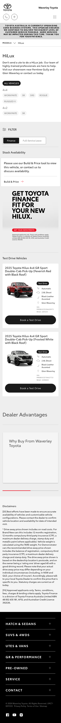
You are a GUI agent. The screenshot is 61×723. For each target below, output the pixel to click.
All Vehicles (11, 83)
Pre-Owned (17, 668)
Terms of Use (33, 706)
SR (23, 95)
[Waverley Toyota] (7, 7)
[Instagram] (21, 715)
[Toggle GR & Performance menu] (49, 656)
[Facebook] (7, 715)
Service (13, 679)
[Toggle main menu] (55, 17)
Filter (12, 129)
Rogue (44, 95)
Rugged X (10, 101)
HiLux (13, 42)
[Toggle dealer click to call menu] (6, 17)
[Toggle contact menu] (49, 668)
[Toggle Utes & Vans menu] (49, 645)
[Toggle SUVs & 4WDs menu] (49, 634)
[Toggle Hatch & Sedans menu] (49, 623)
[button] (13, 181)
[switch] (24, 140)
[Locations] (14, 17)
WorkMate (10, 95)
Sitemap (43, 706)
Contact (14, 690)
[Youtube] (14, 715)
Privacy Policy (20, 706)
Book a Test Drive (30, 320)
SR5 (32, 95)
